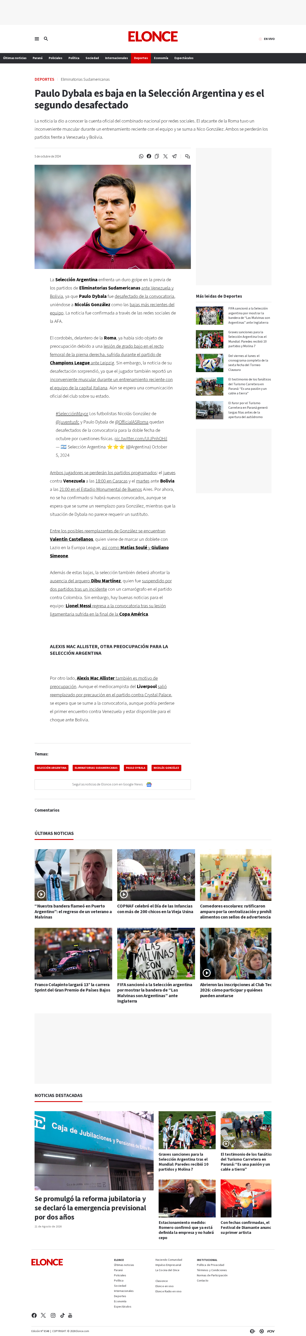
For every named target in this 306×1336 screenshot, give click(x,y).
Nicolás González (166, 768)
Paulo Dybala (135, 768)
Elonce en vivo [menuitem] (164, 1286)
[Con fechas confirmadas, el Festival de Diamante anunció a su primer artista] (249, 1198)
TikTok (62, 1315)
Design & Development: (270, 1331)
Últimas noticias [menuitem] (14, 58)
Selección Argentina (51, 768)
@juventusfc (67, 422)
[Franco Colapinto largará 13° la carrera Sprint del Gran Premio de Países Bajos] (73, 953)
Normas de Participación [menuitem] (212, 1275)
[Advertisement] (156, 1049)
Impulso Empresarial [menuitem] (168, 1265)
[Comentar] (185, 156)
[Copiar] (156, 156)
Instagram (53, 1315)
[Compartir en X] (165, 156)
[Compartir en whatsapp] (141, 156)
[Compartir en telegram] (174, 156)
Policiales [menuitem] (55, 58)
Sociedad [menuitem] (92, 58)
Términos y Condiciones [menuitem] (212, 1270)
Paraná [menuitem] (37, 58)
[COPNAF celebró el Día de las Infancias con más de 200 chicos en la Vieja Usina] (156, 875)
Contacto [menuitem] (203, 1281)
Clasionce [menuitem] (161, 1281)
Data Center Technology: (260, 1331)
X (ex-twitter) (43, 1315)
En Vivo (269, 39)
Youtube (70, 1315)
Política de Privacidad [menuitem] (210, 1265)
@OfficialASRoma (131, 422)
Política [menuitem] (73, 58)
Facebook (34, 1315)
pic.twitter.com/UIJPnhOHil (140, 439)
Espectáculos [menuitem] (183, 58)
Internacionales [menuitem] (116, 58)
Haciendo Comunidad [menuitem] (168, 1260)
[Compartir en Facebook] (149, 156)
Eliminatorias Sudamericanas (96, 768)
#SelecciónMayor (72, 414)
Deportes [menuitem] (141, 58)
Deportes (44, 79)
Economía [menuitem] (161, 58)
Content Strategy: (251, 1331)
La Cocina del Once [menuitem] (167, 1270)
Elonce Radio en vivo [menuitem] (168, 1291)
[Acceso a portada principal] (153, 36)
